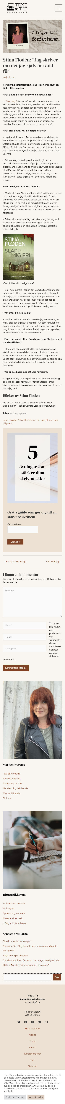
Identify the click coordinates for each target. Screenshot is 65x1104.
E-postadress (14, 524)
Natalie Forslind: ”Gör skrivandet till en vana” (26, 965)
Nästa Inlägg (54, 561)
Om (32, 1060)
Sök (57, 977)
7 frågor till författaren (14, 923)
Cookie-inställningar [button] (15, 1097)
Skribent (7, 798)
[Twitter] (19, 1022)
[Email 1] (46, 1022)
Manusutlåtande (11, 793)
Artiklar (32, 1035)
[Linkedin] (39, 1022)
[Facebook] (26, 1022)
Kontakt (32, 1047)
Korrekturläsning (11, 778)
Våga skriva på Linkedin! (15, 955)
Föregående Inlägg (14, 561)
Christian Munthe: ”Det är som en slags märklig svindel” (31, 960)
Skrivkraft (32, 1066)
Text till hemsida (11, 773)
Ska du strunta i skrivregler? (17, 941)
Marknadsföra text (12, 918)
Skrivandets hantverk (14, 903)
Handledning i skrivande (15, 788)
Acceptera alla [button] (36, 1097)
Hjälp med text (32, 1028)
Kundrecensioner (32, 1054)
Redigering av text (12, 783)
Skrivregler (8, 908)
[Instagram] (32, 1022)
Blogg (33, 1041)
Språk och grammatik (14, 913)
